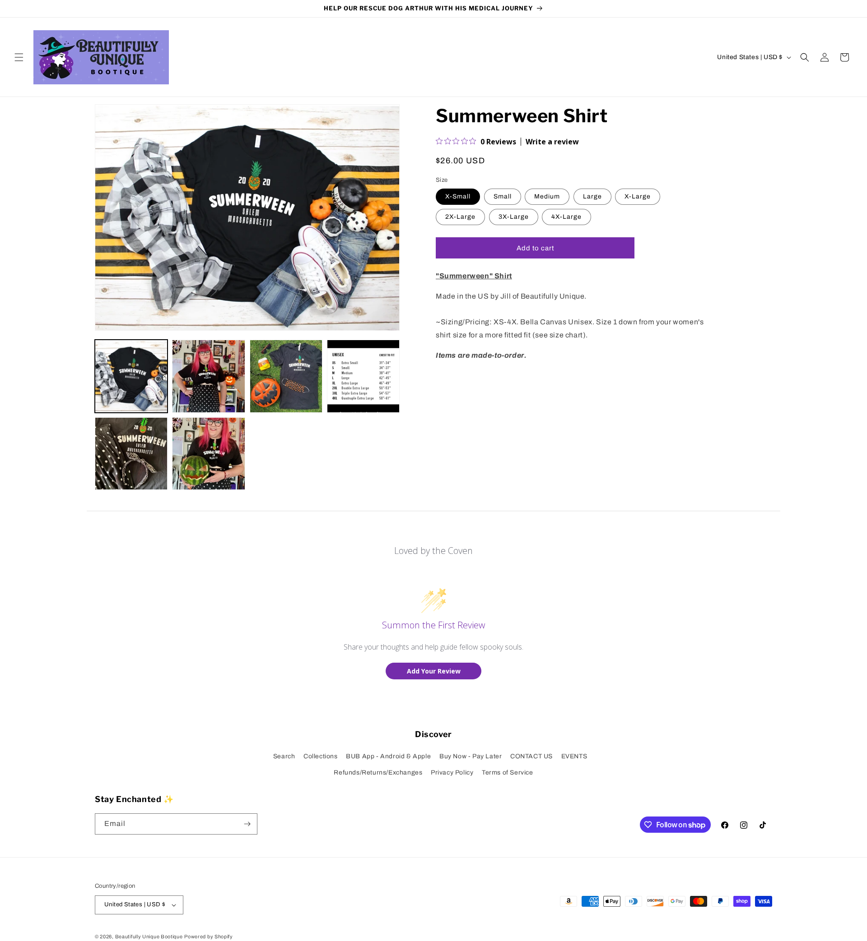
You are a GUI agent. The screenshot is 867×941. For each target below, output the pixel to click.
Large (592, 197)
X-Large (638, 197)
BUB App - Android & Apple (388, 756)
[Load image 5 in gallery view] (131, 453)
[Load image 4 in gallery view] (363, 376)
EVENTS (574, 756)
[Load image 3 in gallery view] (286, 376)
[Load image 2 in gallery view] (208, 376)
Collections (320, 756)
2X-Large (460, 217)
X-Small (458, 197)
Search (284, 756)
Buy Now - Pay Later (470, 756)
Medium (547, 197)
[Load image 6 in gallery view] (208, 453)
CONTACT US (531, 756)
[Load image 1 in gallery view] (131, 376)
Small (503, 197)
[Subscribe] (247, 824)
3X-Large (514, 217)
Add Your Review (434, 671)
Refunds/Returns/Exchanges (378, 772)
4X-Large (566, 217)
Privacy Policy (452, 772)
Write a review (552, 142)
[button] (19, 57)
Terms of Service (507, 772)
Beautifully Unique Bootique (149, 936)
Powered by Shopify (208, 936)
